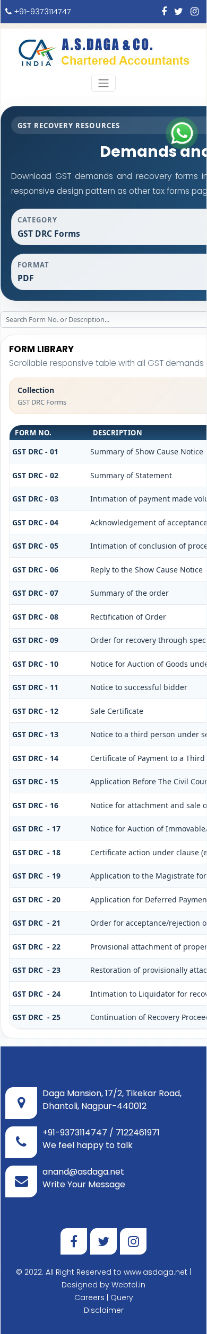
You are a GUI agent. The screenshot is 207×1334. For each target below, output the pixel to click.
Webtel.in (128, 1284)
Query (121, 1297)
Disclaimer (104, 1310)
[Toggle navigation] (103, 83)
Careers (89, 1297)
